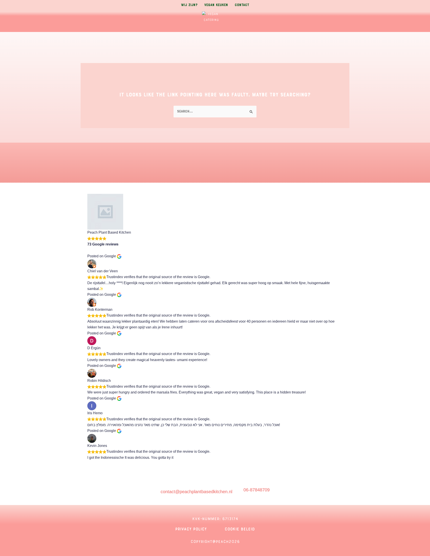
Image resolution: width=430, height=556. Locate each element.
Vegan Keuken (216, 5)
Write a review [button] (100, 250)
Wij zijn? (189, 5)
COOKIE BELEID (240, 529)
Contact (242, 5)
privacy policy (191, 529)
